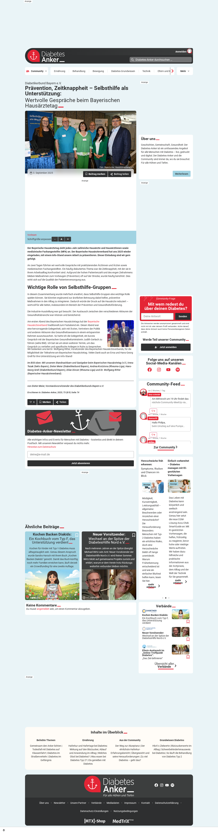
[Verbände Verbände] (175, 665)
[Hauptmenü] (126, 59)
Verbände (96, 803)
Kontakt (145, 803)
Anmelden (180, 51)
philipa (151, 442)
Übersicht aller (164, 665)
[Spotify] (180, 372)
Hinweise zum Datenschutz (41, 446)
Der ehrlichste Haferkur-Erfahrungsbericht (128, 749)
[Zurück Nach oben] (4, 830)
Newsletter (59, 803)
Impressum (130, 803)
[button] (162, 597)
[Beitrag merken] (95, 174)
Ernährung (59, 71)
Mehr (183, 71)
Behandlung (79, 71)
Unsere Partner (78, 803)
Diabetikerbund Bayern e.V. (43, 83)
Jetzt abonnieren (80, 463)
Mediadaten (113, 803)
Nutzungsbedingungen (126, 811)
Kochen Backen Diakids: (155, 619)
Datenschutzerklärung (166, 803)
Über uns (44, 803)
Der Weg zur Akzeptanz (127, 745)
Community (37, 71)
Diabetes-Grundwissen (123, 71)
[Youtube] (170, 372)
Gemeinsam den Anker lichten (45, 745)
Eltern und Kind (166, 71)
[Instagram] (161, 372)
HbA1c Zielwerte (161, 745)
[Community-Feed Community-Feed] (176, 447)
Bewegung (98, 71)
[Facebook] (151, 372)
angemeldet (43, 609)
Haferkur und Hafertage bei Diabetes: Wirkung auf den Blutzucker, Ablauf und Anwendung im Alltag (87, 749)
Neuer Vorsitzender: (155, 635)
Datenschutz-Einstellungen (94, 811)
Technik (146, 71)
